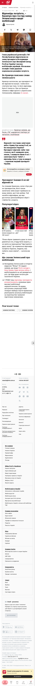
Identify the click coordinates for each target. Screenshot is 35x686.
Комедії (7, 541)
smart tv (7, 631)
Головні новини (10, 448)
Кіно (6, 531)
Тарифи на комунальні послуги (14, 520)
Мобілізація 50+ (9, 493)
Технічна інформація (24, 416)
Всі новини (9, 446)
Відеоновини (9, 455)
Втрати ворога (9, 483)
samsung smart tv (20, 631)
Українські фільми (10, 536)
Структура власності (24, 425)
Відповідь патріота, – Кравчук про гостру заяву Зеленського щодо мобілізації (26, 7)
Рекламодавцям (6, 421)
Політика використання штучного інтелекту (8, 432)
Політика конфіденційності (7, 428)
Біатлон (7, 589)
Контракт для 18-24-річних (13, 498)
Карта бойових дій (10, 471)
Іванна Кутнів (10, 24)
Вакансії (21, 422)
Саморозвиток (9, 559)
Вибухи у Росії (9, 480)
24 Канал (4, 7)
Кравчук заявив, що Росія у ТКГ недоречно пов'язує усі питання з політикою (16, 132)
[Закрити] (31, 671)
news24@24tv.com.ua (8, 380)
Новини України (10, 450)
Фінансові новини (10, 518)
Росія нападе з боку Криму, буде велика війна (17, 269)
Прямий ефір (9, 453)
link (19, 387)
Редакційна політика (8, 412)
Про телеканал (6, 415)
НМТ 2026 (8, 556)
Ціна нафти (8, 513)
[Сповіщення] (33, 2)
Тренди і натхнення (11, 574)
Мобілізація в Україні (12, 489)
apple (20, 627)
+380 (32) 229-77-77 (12, 656)
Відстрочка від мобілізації (13, 500)
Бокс (6, 582)
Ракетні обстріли (10, 468)
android (7, 627)
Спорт (7, 580)
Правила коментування (25, 413)
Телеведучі (5, 418)
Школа (7, 554)
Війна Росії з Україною (13, 466)
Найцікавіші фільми (11, 533)
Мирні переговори (10, 473)
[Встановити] (17, 674)
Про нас (4, 406)
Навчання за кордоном (12, 561)
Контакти (21, 419)
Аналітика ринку (10, 569)
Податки (7, 523)
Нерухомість (9, 567)
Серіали (7, 543)
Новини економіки (11, 511)
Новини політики (13, 7)
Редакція (4, 409)
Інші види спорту (10, 592)
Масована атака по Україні (13, 478)
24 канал (24, 93)
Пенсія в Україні (10, 525)
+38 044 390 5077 (24, 380)
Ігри (20, 434)
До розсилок (11, 615)
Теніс (6, 587)
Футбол (7, 585)
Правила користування (8, 424)
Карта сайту (22, 431)
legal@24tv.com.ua (23, 658)
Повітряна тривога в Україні (13, 475)
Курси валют (9, 516)
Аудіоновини (9, 458)
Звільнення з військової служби (14, 491)
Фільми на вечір (10, 538)
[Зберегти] (30, 29)
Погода (7, 460)
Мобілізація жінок (10, 496)
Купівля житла (9, 572)
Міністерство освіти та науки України (16, 551)
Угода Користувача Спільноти (24, 410)
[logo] (8, 2)
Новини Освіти (10, 549)
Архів (20, 428)
